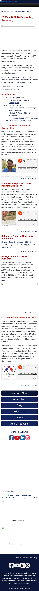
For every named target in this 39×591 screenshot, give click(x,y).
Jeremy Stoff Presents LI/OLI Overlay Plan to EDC (23, 176)
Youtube (16, 82)
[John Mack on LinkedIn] (22, 439)
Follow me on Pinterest (16, 544)
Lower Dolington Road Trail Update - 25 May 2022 (23, 229)
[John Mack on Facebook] (11, 439)
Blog (19, 405)
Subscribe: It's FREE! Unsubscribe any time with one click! (19, 498)
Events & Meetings (19, 11)
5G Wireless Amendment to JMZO (19, 121)
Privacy (18, 558)
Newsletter (9, 11)
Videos (19, 417)
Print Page (34, 558)
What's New (20, 399)
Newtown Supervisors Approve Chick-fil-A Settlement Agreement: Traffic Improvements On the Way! (18, 244)
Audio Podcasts (20, 423)
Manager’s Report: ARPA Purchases (24, 118)
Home (3, 11)
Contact (28, 11)
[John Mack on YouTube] (17, 439)
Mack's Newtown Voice (6, 176)
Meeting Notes (13, 77)
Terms (25, 558)
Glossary (19, 411)
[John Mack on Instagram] (27, 439)
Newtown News (19, 393)
